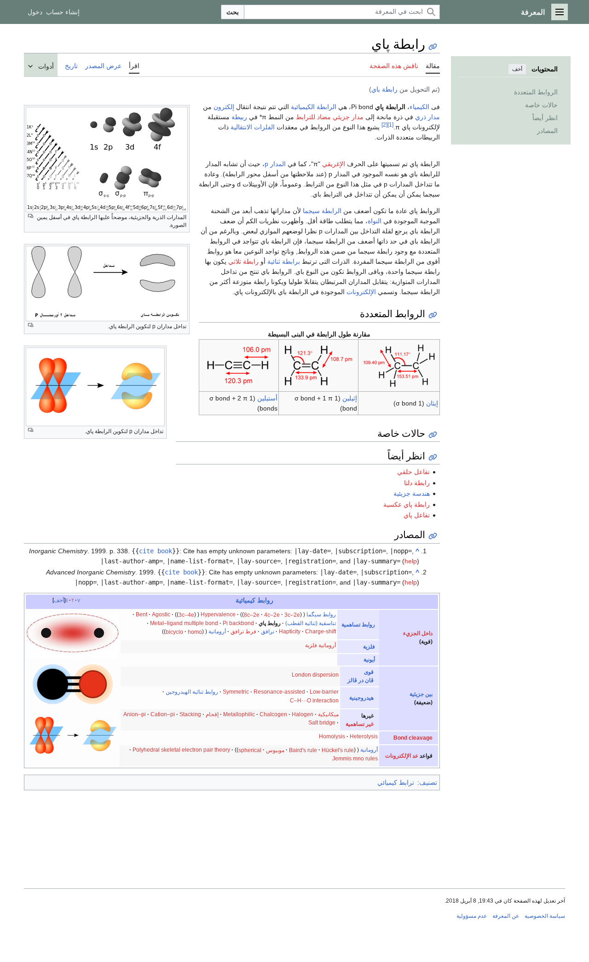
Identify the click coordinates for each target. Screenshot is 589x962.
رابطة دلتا (417, 483)
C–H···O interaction (314, 700)
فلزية (369, 646)
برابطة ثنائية (283, 261)
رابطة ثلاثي (243, 261)
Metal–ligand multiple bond (184, 623)
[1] (390, 124)
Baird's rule (303, 750)
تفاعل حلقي (413, 471)
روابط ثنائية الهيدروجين (192, 692)
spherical (249, 750)
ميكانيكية (328, 714)
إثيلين (349, 398)
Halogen (302, 714)
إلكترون (224, 106)
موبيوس (275, 750)
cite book (155, 551)
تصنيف (428, 782)
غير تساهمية (360, 724)
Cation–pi (162, 714)
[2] (384, 124)
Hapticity (289, 631)
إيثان (432, 403)
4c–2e (272, 614)
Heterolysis (364, 736)
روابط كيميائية (254, 600)
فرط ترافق (243, 631)
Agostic (161, 614)
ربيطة (239, 117)
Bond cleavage (413, 738)
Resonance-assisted (279, 692)
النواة (374, 221)
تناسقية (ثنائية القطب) (310, 623)
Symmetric (236, 692)
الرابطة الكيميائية (313, 106)
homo (195, 631)
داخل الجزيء (418, 633)
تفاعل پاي (417, 515)
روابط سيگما (321, 614)
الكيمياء (419, 106)
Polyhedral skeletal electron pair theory (181, 750)
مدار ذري (427, 117)
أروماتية (217, 631)
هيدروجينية (361, 698)
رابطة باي (384, 89)
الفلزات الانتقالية (253, 127)
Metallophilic (239, 714)
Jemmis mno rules (355, 758)
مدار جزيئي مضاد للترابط (330, 117)
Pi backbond (238, 623)
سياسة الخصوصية (545, 916)
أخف (517, 69)
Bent (141, 614)
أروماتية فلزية (320, 645)
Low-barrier (324, 692)
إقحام (212, 714)
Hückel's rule (338, 750)
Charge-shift (320, 631)
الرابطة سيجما (322, 210)
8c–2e (252, 614)
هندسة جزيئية (411, 493)
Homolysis (332, 736)
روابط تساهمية (358, 624)
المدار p (275, 164)
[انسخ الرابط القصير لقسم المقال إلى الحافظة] (433, 315)
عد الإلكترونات (401, 756)
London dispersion (315, 675)
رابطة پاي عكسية (406, 504)
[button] (559, 12)
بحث (232, 12)
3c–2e (292, 614)
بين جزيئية (421, 694)
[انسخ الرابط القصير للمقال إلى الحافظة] (433, 46)
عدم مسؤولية (471, 916)
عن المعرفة (505, 916)
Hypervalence (218, 614)
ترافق (267, 631)
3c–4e (186, 614)
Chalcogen (273, 714)
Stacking (190, 714)
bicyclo (174, 631)
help (410, 561)
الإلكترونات (361, 292)
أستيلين (267, 398)
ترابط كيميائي (395, 782)
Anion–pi (134, 714)
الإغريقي (333, 164)
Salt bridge (321, 722)
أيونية (369, 659)
